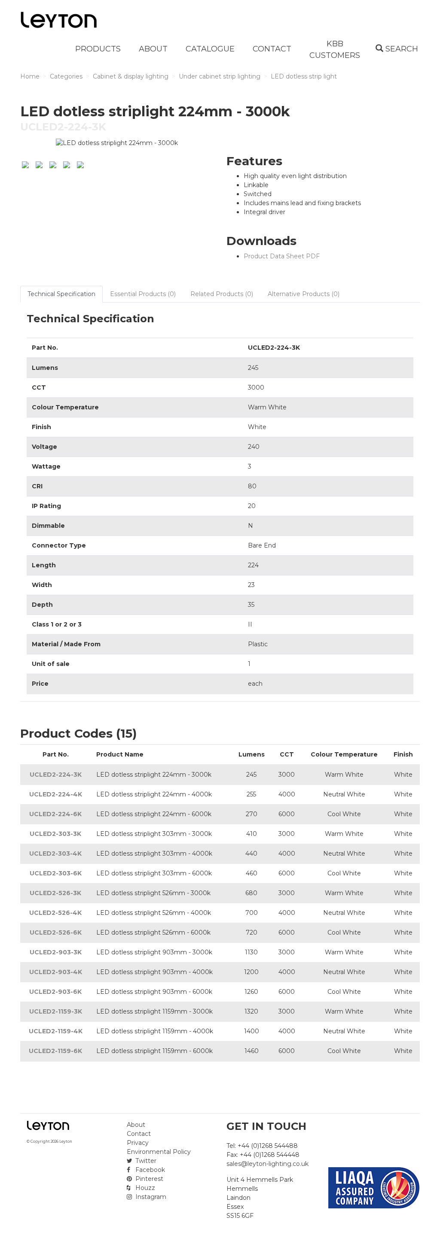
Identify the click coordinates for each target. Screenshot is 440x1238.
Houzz (144, 1188)
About (136, 1125)
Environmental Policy (159, 1152)
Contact (139, 1134)
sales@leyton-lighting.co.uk (267, 1164)
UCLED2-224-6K (55, 814)
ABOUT (153, 49)
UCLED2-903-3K (56, 952)
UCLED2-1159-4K (55, 1031)
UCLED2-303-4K (55, 853)
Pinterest (148, 1179)
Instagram (150, 1197)
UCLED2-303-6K (56, 873)
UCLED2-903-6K (55, 992)
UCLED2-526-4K (55, 913)
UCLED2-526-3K (55, 893)
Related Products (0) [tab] (221, 294)
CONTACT (272, 49)
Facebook (149, 1170)
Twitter (145, 1161)
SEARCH (400, 49)
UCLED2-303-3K (55, 834)
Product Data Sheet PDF (282, 256)
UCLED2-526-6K (56, 932)
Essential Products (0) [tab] (143, 294)
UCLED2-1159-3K (55, 1011)
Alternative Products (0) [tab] (303, 294)
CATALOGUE (210, 49)
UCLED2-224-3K (56, 774)
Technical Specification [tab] (61, 294)
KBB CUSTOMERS (334, 49)
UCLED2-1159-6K (55, 1051)
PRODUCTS (98, 49)
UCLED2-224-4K (55, 794)
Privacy (138, 1143)
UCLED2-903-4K (55, 972)
